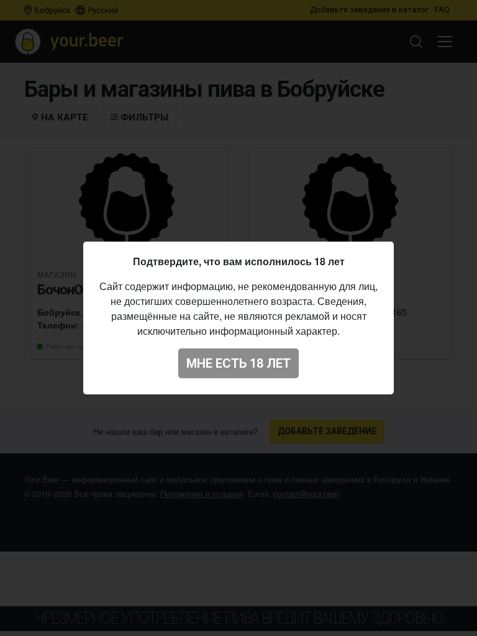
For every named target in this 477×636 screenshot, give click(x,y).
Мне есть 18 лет (238, 363)
